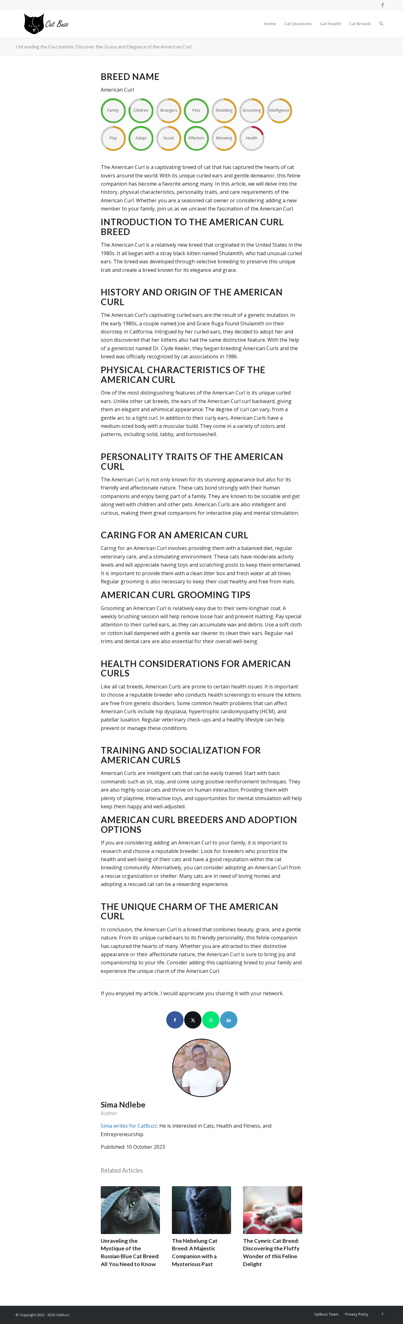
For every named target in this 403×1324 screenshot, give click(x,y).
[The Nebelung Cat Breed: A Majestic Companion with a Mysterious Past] (201, 1210)
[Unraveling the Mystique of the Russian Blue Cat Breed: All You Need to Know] (130, 1210)
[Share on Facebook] (175, 1020)
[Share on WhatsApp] (210, 1020)
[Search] (381, 23)
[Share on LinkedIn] (228, 1020)
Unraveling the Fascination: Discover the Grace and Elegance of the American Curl (103, 46)
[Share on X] (193, 1020)
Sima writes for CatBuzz (129, 1125)
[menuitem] (270, 23)
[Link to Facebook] (382, 4)
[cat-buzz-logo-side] (46, 23)
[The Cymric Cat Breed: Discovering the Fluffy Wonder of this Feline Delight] (272, 1210)
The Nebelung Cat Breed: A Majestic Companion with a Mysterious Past (195, 1252)
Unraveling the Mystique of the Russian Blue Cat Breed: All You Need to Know (130, 1252)
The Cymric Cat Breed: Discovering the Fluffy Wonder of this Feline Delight (271, 1252)
